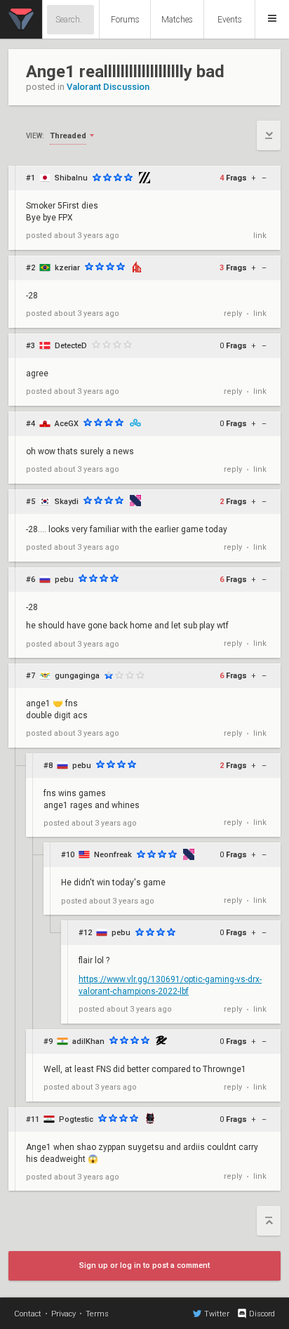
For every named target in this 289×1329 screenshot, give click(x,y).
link (260, 235)
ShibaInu (71, 178)
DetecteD (71, 345)
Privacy (63, 1314)
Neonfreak (113, 854)
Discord (262, 1313)
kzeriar (67, 267)
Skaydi (67, 501)
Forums (125, 20)
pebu (64, 579)
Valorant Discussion (108, 86)
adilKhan (88, 1041)
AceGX (67, 423)
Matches (177, 20)
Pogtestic (76, 1119)
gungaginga (77, 675)
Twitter (216, 1313)
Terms (97, 1314)
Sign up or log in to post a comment (144, 1265)
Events (229, 20)
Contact (27, 1314)
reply (233, 313)
